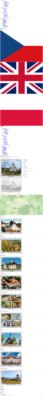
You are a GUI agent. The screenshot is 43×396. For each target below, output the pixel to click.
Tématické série (6, 12)
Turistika (5, 9)
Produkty (3, 135)
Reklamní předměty (6, 144)
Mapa (2, 7)
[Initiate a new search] (41, 195)
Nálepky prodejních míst (7, 17)
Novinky (2, 18)
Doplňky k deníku (6, 14)
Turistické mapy (6, 143)
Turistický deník (6, 141)
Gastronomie (5, 10)
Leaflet (38, 214)
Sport (4, 138)
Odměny (5, 16)
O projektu (3, 146)
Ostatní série (5, 140)
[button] (1, 195)
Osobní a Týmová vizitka (7, 2)
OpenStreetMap (41, 214)
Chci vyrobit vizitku (6, 6)
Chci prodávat (5, 5)
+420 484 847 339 (2, 391)
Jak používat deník (6, 129)
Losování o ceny (6, 4)
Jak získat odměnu (6, 3)
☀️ (0, 29)
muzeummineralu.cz (25, 174)
